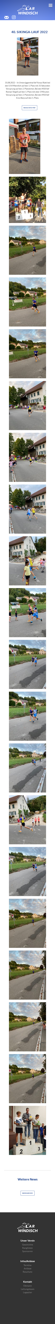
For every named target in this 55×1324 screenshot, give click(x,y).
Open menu (50, 4)
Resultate (27, 1272)
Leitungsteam (27, 1289)
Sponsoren (27, 1251)
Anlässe (27, 1268)
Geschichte (27, 1244)
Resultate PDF (30, 108)
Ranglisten (27, 1248)
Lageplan (27, 1292)
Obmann (27, 1286)
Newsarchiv (27, 1193)
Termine (27, 1265)
